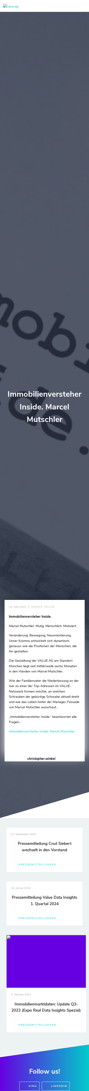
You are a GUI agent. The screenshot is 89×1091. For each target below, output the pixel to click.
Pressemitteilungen (37, 864)
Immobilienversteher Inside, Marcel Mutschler (42, 731)
